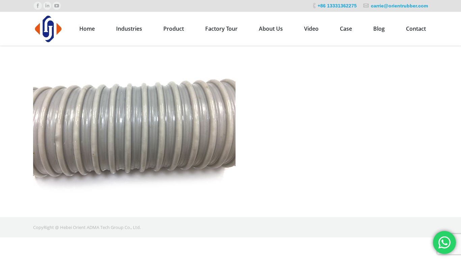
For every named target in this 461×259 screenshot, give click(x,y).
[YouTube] (57, 6)
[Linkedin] (47, 6)
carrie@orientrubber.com (399, 5)
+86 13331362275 (337, 5)
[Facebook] (38, 6)
